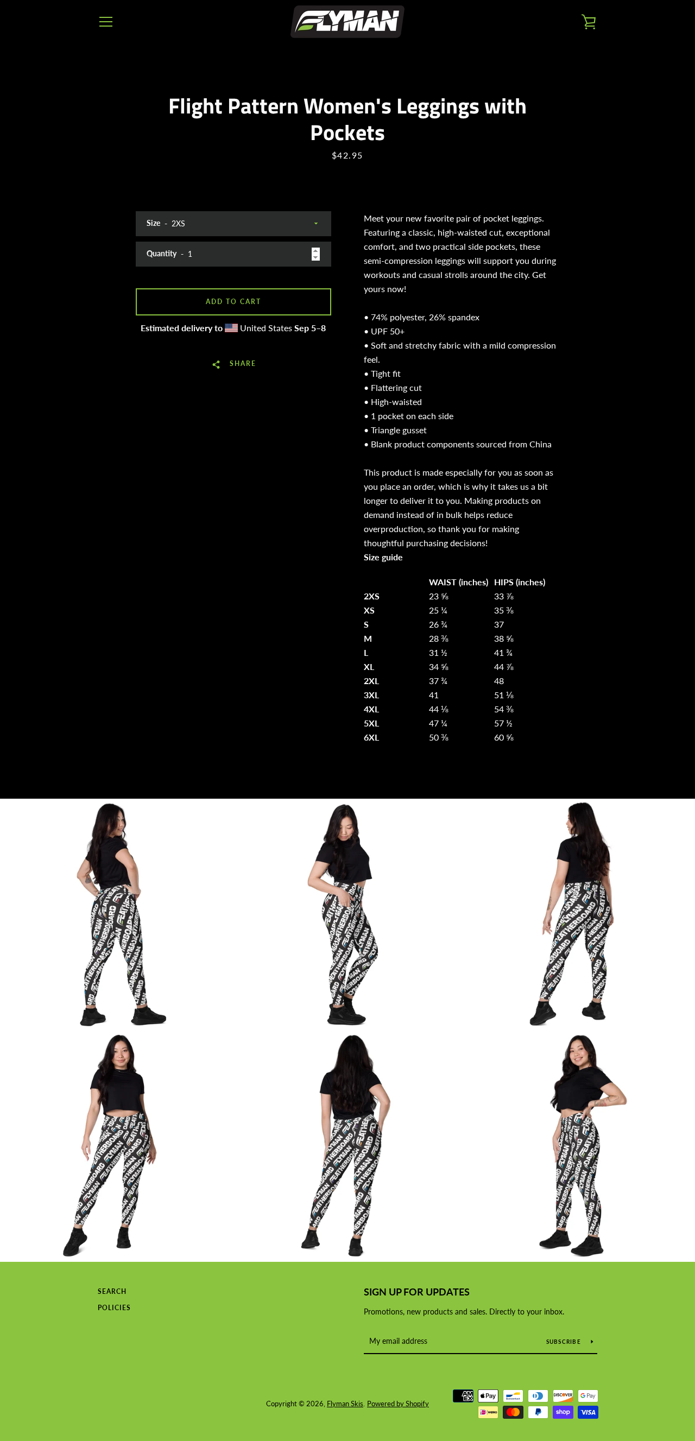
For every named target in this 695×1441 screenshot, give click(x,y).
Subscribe (564, 1341)
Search (112, 1291)
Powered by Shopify (398, 1403)
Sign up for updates (417, 1292)
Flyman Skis (345, 1403)
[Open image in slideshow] (116, 915)
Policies (114, 1308)
